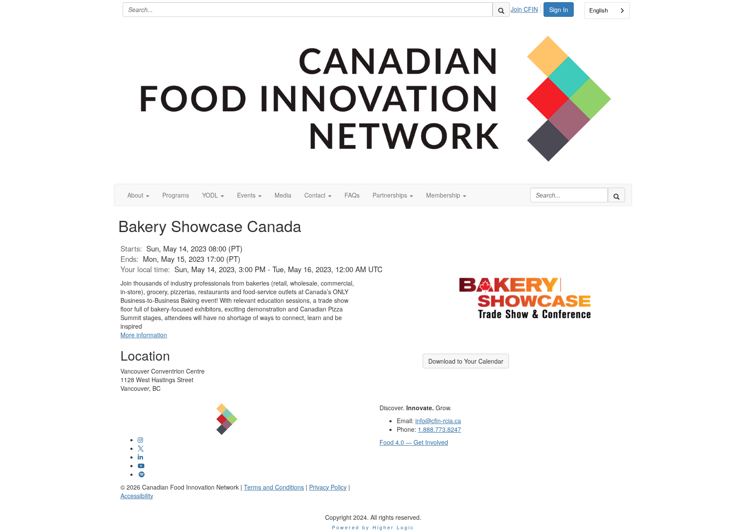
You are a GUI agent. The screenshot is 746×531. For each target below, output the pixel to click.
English (598, 10)
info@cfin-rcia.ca (438, 420)
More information (143, 334)
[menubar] (527, 7)
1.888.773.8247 (439, 429)
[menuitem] (527, 7)
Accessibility (136, 495)
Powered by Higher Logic (373, 527)
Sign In (558, 9)
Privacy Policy (328, 487)
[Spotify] (141, 474)
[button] (138, 195)
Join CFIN (524, 9)
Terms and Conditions (274, 487)
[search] (501, 9)
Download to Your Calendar (465, 361)
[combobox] (607, 10)
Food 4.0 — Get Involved (413, 442)
